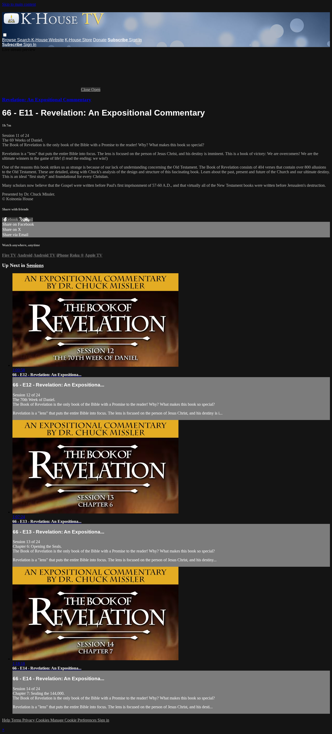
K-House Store (78, 40)
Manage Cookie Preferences (74, 720)
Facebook (10, 219)
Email (28, 219)
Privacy (29, 720)
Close (86, 89)
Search (24, 40)
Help (6, 720)
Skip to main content (19, 4)
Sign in (135, 40)
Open (95, 89)
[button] (4, 35)
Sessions (35, 265)
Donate (100, 40)
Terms (16, 720)
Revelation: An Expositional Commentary (46, 99)
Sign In (29, 44)
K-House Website (47, 40)
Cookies (43, 720)
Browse (9, 40)
